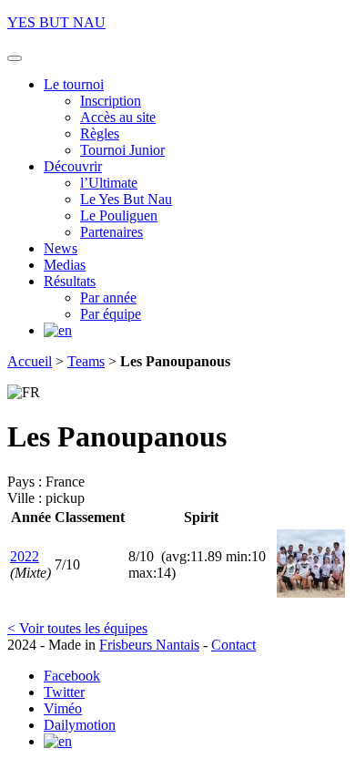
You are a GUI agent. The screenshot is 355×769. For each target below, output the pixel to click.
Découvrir (73, 166)
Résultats (70, 281)
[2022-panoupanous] (311, 592)
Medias (65, 264)
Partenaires (111, 232)
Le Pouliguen (118, 215)
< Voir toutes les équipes (77, 628)
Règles (99, 133)
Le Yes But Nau (126, 199)
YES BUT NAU (56, 22)
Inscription (110, 100)
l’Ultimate (108, 182)
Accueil (29, 361)
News (60, 248)
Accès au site (118, 117)
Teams (86, 361)
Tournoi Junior (122, 150)
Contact (233, 644)
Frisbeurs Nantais (149, 644)
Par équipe (110, 314)
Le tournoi (74, 84)
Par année (108, 297)
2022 (24, 556)
